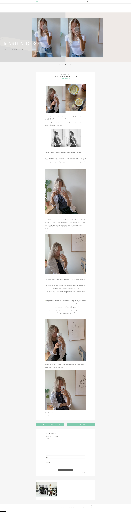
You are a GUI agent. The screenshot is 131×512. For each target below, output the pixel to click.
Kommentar (48, 438)
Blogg (62, 78)
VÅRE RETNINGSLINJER (52, 506)
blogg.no (92, 507)
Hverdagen (67, 78)
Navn (47, 451)
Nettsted (48, 462)
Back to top (93, 505)
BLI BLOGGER (76, 506)
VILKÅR (65, 506)
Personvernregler (78, 472)
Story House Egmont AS (68, 508)
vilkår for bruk (82, 472)
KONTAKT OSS (70, 506)
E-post (47, 457)
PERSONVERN (60, 506)
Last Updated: (65, 74)
